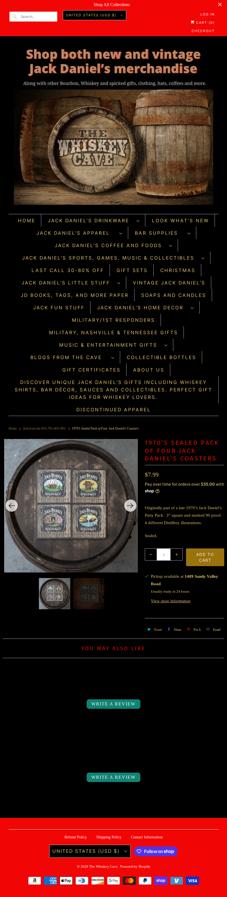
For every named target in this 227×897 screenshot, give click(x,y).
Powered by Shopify (135, 866)
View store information (170, 601)
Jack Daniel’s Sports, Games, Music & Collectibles (110, 258)
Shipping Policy (109, 837)
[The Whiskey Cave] (114, 126)
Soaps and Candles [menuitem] (173, 295)
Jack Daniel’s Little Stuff (68, 283)
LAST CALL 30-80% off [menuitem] (68, 270)
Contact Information (147, 837)
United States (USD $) (92, 15)
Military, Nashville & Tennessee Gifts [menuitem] (113, 332)
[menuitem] (93, 220)
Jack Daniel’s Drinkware (91, 220)
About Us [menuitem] (148, 370)
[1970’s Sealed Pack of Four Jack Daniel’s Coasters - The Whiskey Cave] (71, 505)
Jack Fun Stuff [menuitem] (59, 307)
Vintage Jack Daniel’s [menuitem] (169, 283)
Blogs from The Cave (69, 357)
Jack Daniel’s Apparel (77, 233)
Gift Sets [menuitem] (132, 270)
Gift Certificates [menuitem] (91, 370)
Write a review (113, 704)
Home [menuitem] (26, 220)
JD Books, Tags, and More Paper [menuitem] (75, 295)
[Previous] (12, 506)
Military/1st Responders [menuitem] (113, 320)
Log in (207, 14)
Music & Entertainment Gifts (110, 345)
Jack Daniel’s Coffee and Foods (110, 245)
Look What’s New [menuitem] (180, 220)
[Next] (130, 506)
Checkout (203, 31)
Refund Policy (76, 837)
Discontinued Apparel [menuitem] (113, 409)
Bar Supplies (160, 233)
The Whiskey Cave (103, 866)
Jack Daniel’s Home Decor (142, 307)
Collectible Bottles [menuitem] (161, 357)
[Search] (14, 17)
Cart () (205, 22)
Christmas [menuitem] (177, 270)
